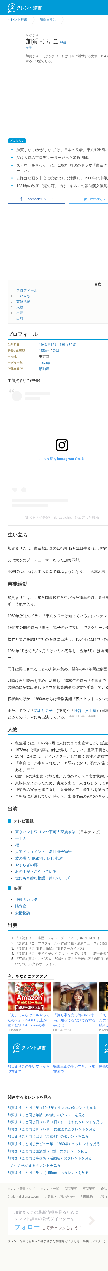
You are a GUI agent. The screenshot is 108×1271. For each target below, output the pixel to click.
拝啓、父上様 (85, 710)
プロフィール (26, 290)
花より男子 (43, 710)
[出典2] (82, 716)
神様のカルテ (26, 899)
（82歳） (72, 345)
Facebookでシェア (39, 199)
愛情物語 (22, 913)
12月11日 (57, 345)
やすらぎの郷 (26, 865)
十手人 (20, 838)
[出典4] (31, 768)
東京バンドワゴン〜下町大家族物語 (45, 832)
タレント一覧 (50, 1188)
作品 (104, 1188)
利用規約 (87, 1196)
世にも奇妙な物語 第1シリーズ (42, 878)
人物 (19, 307)
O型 (56, 351)
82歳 (63, 42)
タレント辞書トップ (21, 1188)
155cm (44, 351)
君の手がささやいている (36, 871)
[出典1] (73, 716)
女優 (29, 48)
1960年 (44, 363)
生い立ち (23, 296)
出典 (19, 318)
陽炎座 (20, 906)
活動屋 (44, 369)
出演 (19, 313)
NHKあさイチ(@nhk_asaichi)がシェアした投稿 (62, 517)
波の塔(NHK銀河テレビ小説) (39, 858)
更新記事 (89, 1188)
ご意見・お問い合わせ (60, 1196)
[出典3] (92, 716)
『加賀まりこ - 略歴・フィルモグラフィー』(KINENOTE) (57, 938)
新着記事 (71, 1188)
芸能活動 (23, 302)
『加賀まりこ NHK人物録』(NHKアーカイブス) (49, 948)
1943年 (44, 345)
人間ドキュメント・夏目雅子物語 (43, 851)
